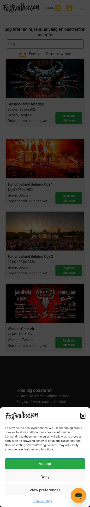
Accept (45, 463)
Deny (45, 477)
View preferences (45, 490)
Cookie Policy (42, 501)
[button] (82, 415)
